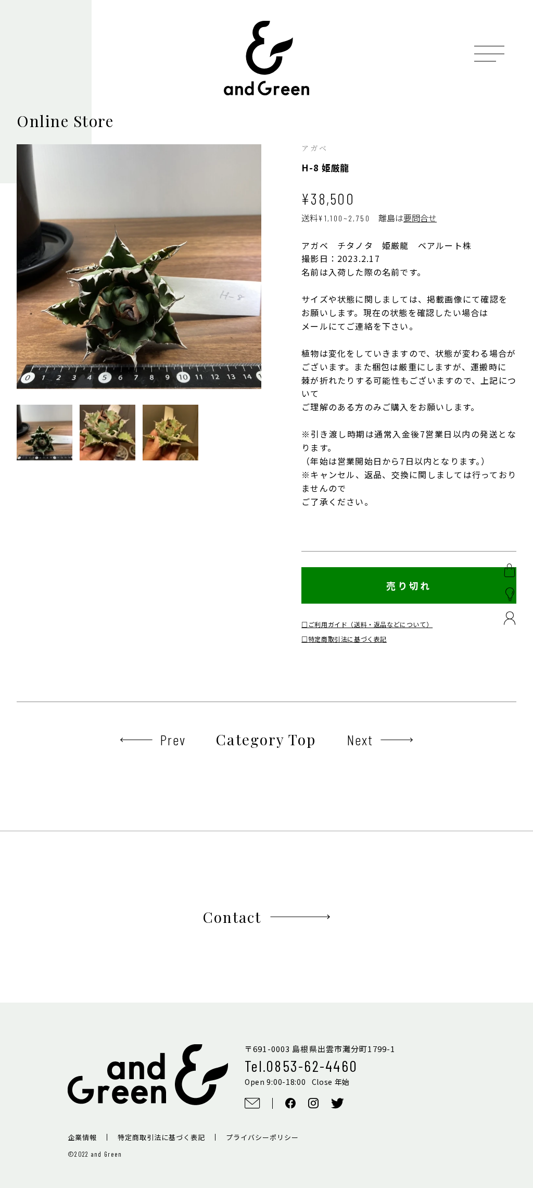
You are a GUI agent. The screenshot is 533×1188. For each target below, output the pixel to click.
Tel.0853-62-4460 (301, 1065)
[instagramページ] (313, 1103)
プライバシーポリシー (262, 1137)
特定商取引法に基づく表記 (161, 1137)
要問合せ (420, 217)
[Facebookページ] (290, 1103)
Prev (173, 739)
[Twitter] (337, 1103)
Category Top (266, 739)
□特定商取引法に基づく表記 (344, 638)
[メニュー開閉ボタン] (489, 53)
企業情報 (82, 1137)
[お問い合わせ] (252, 1103)
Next (360, 739)
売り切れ (408, 585)
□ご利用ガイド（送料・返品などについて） (367, 624)
